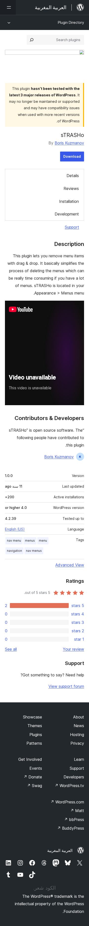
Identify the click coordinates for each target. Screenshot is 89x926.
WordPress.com (67, 801)
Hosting (77, 734)
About (78, 716)
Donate (32, 776)
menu (43, 540)
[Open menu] (8, 7)
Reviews (71, 188)
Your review (73, 649)
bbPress (74, 819)
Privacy (77, 743)
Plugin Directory (71, 22)
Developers (74, 776)
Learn (79, 759)
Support (72, 227)
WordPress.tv (69, 785)
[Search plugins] (32, 40)
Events (35, 768)
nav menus (34, 551)
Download (72, 156)
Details (73, 175)
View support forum (66, 686)
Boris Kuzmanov (69, 142)
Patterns (34, 743)
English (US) (15, 529)
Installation (69, 201)
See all (11, 649)
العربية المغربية (59, 850)
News (79, 725)
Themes (34, 725)
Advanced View (69, 564)
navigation (14, 551)
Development (67, 214)
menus (30, 540)
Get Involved (30, 759)
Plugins (35, 734)
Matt (77, 810)
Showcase (32, 716)
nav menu (14, 540)
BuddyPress (70, 828)
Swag (34, 785)
